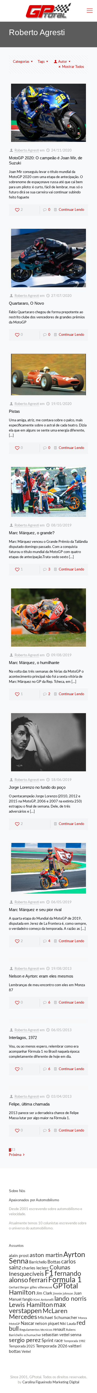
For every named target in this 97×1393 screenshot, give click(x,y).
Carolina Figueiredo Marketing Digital (50, 1382)
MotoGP (14, 1323)
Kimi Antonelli (43, 1299)
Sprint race (52, 1340)
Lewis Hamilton (31, 1305)
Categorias (21, 62)
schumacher (32, 1335)
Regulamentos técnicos (35, 1329)
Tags (41, 62)
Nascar (27, 1323)
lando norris (70, 1299)
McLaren (55, 1311)
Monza (82, 1318)
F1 (49, 1273)
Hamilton (22, 1292)
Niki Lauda (68, 1324)
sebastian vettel (56, 1335)
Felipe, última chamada (29, 1104)
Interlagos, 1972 (23, 1037)
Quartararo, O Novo (26, 303)
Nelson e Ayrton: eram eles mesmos (41, 976)
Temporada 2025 (22, 1346)
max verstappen (37, 1308)
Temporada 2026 (51, 1346)
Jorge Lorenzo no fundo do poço (37, 787)
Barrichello (38, 1262)
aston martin (46, 1255)
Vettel (26, 1352)
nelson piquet (47, 1324)
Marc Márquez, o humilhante (34, 662)
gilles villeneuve (41, 1287)
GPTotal (65, 1286)
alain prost (19, 1256)
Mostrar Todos (73, 67)
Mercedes (23, 1317)
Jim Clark (44, 1293)
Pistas (14, 411)
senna (75, 1335)
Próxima (15, 1155)
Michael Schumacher (57, 1317)
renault (59, 1330)
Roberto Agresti (27, 150)
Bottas (53, 1262)
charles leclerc (35, 1268)
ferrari (38, 1280)
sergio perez (25, 1340)
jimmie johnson (63, 1293)
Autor (62, 62)
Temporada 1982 (74, 1341)
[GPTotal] (48, 11)
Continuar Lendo (71, 210)
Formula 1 (65, 1280)
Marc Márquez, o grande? (31, 532)
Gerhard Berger (19, 1287)
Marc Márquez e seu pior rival (35, 909)
